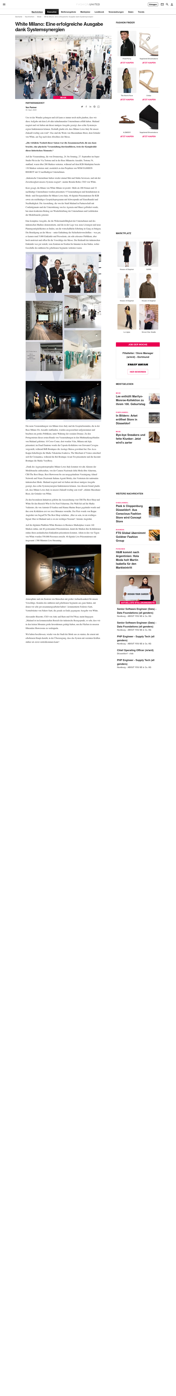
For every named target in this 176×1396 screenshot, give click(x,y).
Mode (39, 17)
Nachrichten (29, 17)
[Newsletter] (162, 4)
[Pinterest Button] (94, 107)
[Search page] (167, 4)
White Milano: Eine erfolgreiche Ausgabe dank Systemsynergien (68, 17)
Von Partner (31, 107)
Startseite (18, 17)
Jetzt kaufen (127, 62)
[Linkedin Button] (90, 107)
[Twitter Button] (82, 107)
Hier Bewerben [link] (138, 371)
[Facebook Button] (86, 107)
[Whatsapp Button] (99, 107)
